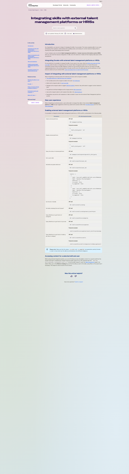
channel (89, 104)
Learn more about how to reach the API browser (76, 69)
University (65, 5)
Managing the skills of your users (33, 80)
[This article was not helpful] (76, 276)
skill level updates (70, 85)
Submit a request (79, 281)
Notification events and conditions (33, 91)
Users (41, 10)
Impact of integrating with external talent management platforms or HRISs (33, 57)
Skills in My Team (31, 95)
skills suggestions (77, 89)
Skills (45, 10)
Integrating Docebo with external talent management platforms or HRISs (33, 50)
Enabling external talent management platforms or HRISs (33, 65)
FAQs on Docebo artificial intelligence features (33, 87)
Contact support (35, 102)
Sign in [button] (101, 1)
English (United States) (93, 5)
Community (73, 5)
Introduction (30, 45)
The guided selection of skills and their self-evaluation (58, 78)
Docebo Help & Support (33, 10)
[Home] (33, 5)
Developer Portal (57, 5)
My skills (29, 84)
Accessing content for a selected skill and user (33, 70)
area (76, 80)
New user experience (32, 61)
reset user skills (64, 83)
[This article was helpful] (72, 276)
